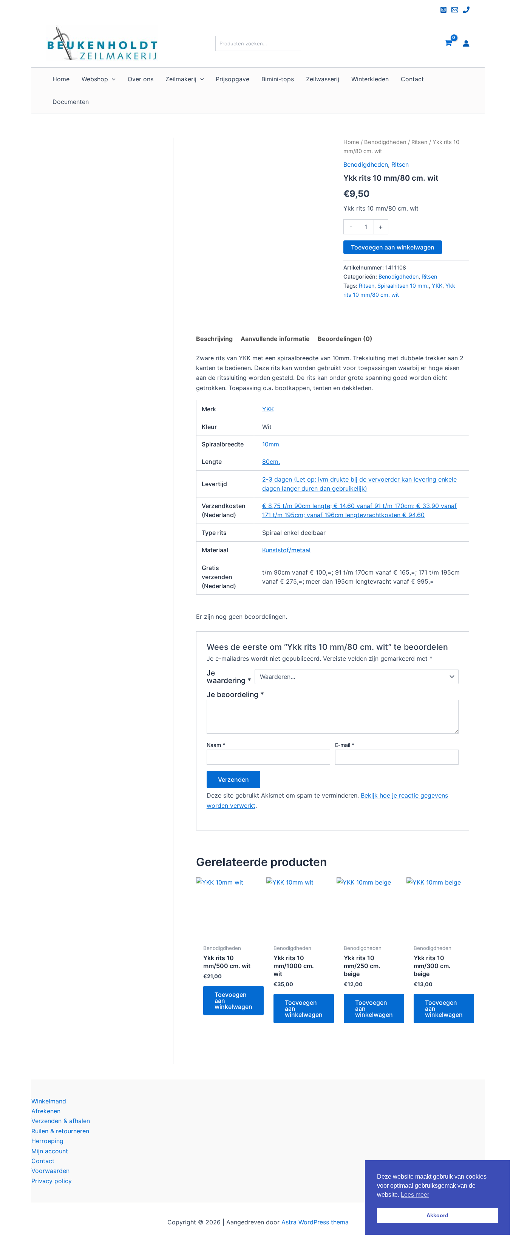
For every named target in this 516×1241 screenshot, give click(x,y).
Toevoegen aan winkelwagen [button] (233, 1000)
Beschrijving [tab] (214, 338)
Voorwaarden (50, 1170)
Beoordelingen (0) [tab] (345, 338)
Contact (42, 1161)
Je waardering (229, 676)
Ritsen (419, 142)
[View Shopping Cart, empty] (448, 43)
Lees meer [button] (415, 1194)
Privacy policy (51, 1181)
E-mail (344, 745)
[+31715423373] (466, 9)
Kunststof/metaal (286, 550)
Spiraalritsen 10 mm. (403, 285)
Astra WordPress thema (315, 1222)
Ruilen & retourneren (60, 1131)
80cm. (271, 461)
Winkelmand (48, 1101)
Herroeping (47, 1141)
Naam (216, 745)
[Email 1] (454, 9)
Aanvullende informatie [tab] (275, 338)
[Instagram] (443, 9)
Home (351, 142)
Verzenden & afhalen (60, 1121)
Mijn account (49, 1151)
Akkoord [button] (437, 1215)
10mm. (271, 444)
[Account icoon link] (466, 43)
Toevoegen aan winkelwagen (392, 247)
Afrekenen (45, 1111)
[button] (112, 79)
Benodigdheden (385, 142)
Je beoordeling (235, 694)
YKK (437, 285)
